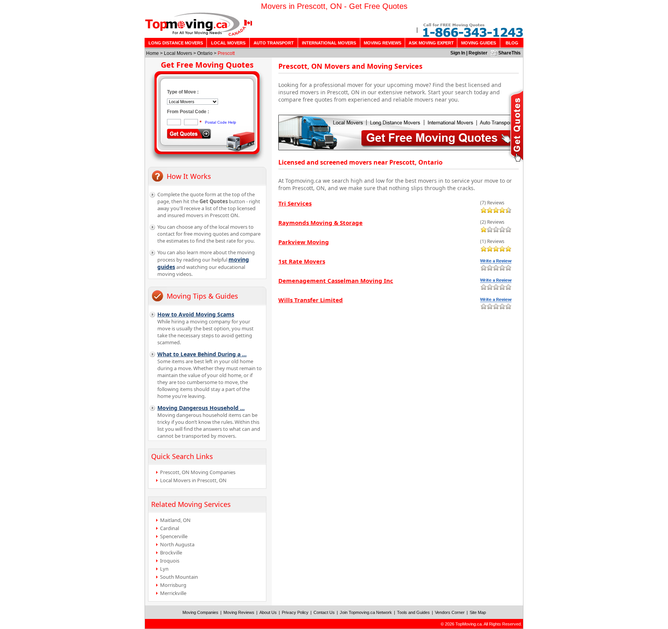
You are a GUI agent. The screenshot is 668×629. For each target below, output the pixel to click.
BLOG (512, 43)
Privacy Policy (295, 612)
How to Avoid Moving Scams (195, 314)
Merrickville (173, 593)
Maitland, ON (175, 520)
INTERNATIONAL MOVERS (329, 43)
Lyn (164, 568)
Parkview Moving (303, 242)
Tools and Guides (413, 612)
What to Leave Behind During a (202, 354)
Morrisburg (173, 584)
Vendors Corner (450, 612)
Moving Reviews (238, 612)
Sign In (457, 53)
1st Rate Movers (301, 261)
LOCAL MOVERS (228, 43)
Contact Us (324, 612)
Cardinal (169, 528)
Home (152, 53)
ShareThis (509, 53)
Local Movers (178, 53)
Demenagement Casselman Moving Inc (335, 280)
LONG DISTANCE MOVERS (175, 43)
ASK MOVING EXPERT (431, 43)
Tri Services (295, 203)
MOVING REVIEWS (382, 43)
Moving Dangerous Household (201, 407)
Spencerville (173, 536)
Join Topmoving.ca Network (366, 612)
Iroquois (169, 560)
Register (478, 53)
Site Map (478, 612)
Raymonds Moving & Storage (320, 222)
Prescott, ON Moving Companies (197, 472)
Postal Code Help (220, 122)
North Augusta (177, 544)
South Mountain (179, 576)
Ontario (205, 53)
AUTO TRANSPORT (274, 43)
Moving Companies (200, 612)
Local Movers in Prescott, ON (193, 480)
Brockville (171, 552)
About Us (268, 612)
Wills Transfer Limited (310, 300)
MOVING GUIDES (478, 43)
